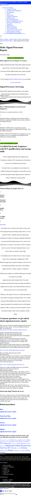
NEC (1, 446)
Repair (6, 39)
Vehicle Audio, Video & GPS (14, 30)
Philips (18, 446)
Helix (12, 79)
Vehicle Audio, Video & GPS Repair (19, 39)
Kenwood (7, 443)
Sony (10, 450)
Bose (21, 440)
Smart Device (10, 25)
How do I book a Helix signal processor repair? (12, 350)
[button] (15, 58)
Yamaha (2, 452)
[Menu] (0, 36)
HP (19, 441)
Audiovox (12, 440)
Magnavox (14, 443)
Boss (23, 440)
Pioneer (24, 445)
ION (25, 441)
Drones (8, 13)
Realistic (14, 448)
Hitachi (16, 441)
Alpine (3, 440)
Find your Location (8, 474)
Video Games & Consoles (13, 31)
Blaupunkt (17, 440)
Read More (3, 224)
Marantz (19, 443)
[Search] (16, 494)
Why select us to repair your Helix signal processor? (13, 330)
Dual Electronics (3, 441)
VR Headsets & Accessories (14, 33)
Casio (25, 440)
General (13, 441)
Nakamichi (28, 443)
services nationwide (15, 82)
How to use (6, 471)
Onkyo (4, 445)
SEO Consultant (4, 487)
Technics (23, 450)
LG (11, 443)
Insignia (22, 441)
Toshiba (27, 450)
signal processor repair (19, 79)
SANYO (2, 450)
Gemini (9, 441)
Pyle (29, 446)
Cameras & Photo (11, 9)
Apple (6, 440)
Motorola (23, 443)
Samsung (24, 448)
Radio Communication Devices (15, 21)
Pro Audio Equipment (12, 19)
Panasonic (10, 445)
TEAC (19, 450)
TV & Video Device (12, 28)
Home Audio (10, 15)
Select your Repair (8, 7)
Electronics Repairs (11, 2)
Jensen (27, 441)
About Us (5, 472)
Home (1, 39)
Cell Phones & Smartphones (14, 10)
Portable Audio (10, 18)
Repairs (5, 468)
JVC (1, 443)
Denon (28, 440)
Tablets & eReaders (12, 27)
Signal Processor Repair (6, 40)
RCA (10, 448)
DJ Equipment (10, 12)
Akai (1, 440)
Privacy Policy (7, 465)
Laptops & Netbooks (12, 16)
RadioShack (4, 448)
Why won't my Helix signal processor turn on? (12, 364)
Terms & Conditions (8, 467)
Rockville (18, 448)
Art (8, 440)
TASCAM (15, 450)
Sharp (6, 450)
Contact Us (6, 470)
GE (7, 441)
